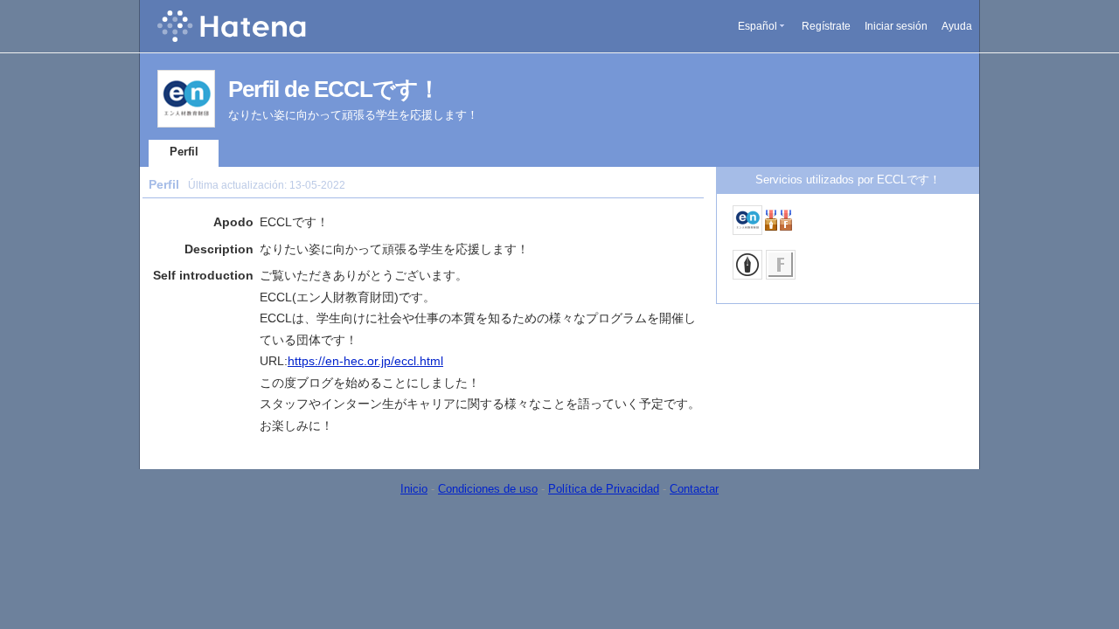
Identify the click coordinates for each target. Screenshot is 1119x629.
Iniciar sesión (896, 26)
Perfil (184, 151)
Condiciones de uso (488, 488)
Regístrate (826, 26)
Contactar (694, 488)
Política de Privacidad (603, 488)
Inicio (413, 488)
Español (757, 26)
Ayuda (957, 26)
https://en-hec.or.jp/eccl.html (365, 361)
